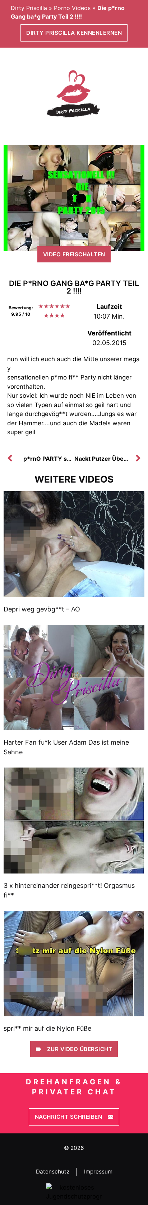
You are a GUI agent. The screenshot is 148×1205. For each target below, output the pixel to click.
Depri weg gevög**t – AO (42, 609)
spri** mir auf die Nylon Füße (47, 1028)
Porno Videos (72, 7)
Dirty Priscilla (29, 7)
